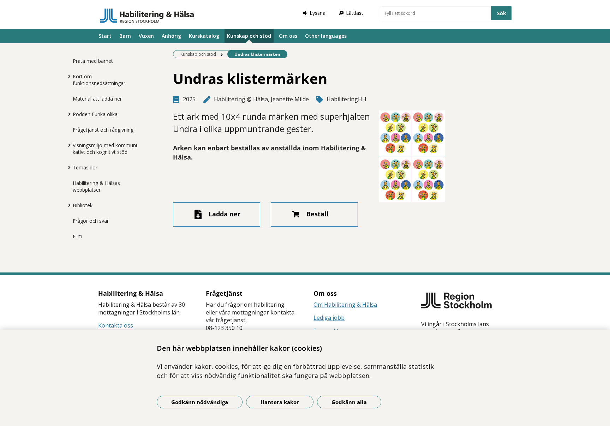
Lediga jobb (329, 318)
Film (77, 236)
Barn (125, 35)
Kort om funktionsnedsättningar (99, 79)
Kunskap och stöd (249, 35)
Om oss (288, 35)
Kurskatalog (204, 35)
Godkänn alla (349, 402)
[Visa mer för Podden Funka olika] (67, 114)
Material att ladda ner (97, 98)
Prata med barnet (93, 61)
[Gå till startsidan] (147, 15)
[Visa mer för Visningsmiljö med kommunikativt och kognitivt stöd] (67, 145)
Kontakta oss (115, 325)
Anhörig (171, 35)
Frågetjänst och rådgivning (103, 129)
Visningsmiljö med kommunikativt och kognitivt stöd (106, 148)
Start (105, 35)
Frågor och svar (91, 220)
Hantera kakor (280, 402)
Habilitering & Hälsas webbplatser (96, 186)
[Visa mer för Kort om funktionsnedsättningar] (67, 76)
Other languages (326, 35)
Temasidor (85, 167)
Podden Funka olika (95, 114)
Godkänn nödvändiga (199, 402)
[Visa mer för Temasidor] (67, 167)
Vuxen (146, 35)
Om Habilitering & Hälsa (345, 304)
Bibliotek (82, 205)
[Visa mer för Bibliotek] (67, 205)
